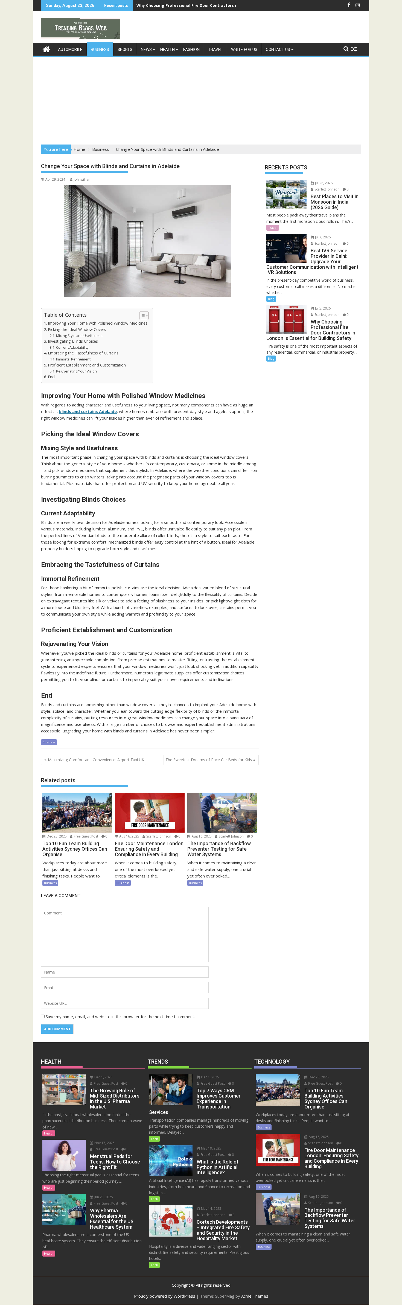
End (51, 376)
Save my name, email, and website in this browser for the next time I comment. (120, 1016)
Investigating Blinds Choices (73, 341)
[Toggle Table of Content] (141, 315)
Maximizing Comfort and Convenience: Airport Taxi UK (96, 759)
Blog (271, 299)
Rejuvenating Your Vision (76, 371)
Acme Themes (254, 1296)
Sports (125, 49)
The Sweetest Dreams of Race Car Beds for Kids (208, 759)
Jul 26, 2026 (323, 183)
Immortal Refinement (73, 359)
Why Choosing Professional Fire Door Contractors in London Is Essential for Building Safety (226, 5)
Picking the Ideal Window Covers (77, 329)
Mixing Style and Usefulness (79, 335)
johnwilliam (82, 179)
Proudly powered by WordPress (164, 1296)
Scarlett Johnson (158, 836)
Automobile (70, 49)
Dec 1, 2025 (103, 1077)
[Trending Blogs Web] (46, 49)
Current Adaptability (72, 347)
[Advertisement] (201, 99)
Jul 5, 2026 (322, 308)
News (146, 49)
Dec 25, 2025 (56, 836)
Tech (154, 1139)
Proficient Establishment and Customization (87, 365)
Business (100, 49)
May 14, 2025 (210, 1208)
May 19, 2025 (210, 1148)
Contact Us (278, 49)
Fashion (191, 49)
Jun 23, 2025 (103, 1197)
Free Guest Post (85, 836)
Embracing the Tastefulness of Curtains (83, 353)
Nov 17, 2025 (104, 1143)
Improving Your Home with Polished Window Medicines (97, 323)
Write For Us (244, 49)
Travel (215, 49)
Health (167, 49)
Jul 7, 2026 (322, 237)
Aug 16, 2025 (128, 836)
